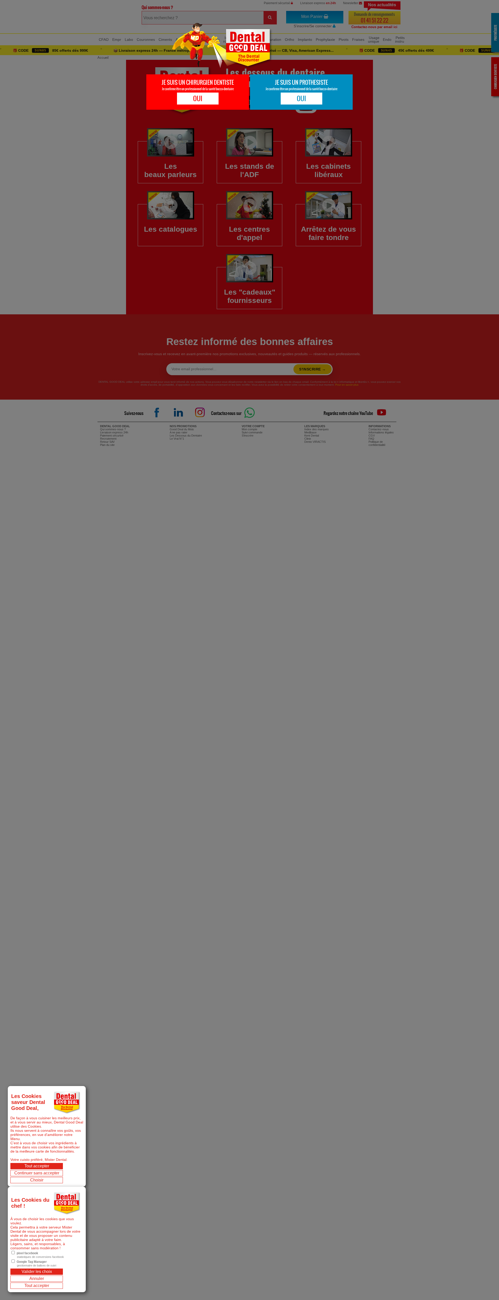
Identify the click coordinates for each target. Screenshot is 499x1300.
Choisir (36, 1180)
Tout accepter (36, 1166)
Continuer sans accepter (36, 1173)
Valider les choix (37, 1271)
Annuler (36, 1278)
